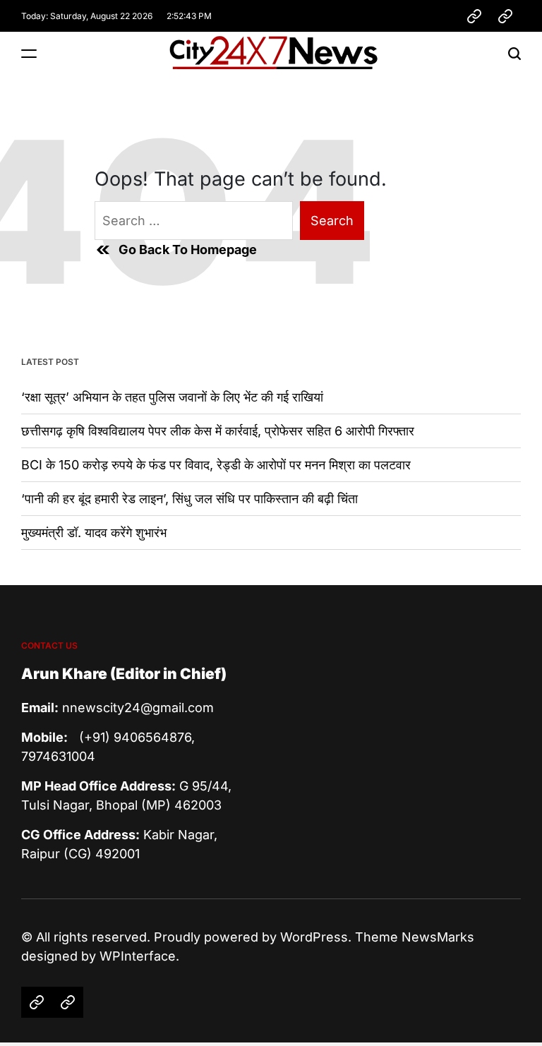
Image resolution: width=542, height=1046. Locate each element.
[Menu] (29, 53)
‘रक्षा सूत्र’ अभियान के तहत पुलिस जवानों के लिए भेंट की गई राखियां (172, 397)
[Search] (514, 53)
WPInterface (138, 956)
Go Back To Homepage (188, 249)
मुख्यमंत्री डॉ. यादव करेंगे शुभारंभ (94, 532)
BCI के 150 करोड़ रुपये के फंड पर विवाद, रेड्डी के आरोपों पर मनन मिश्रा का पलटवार (216, 464)
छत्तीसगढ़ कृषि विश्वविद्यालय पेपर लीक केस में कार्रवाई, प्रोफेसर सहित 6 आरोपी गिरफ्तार (217, 430)
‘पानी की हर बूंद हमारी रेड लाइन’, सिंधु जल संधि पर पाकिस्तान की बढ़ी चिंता (189, 498)
